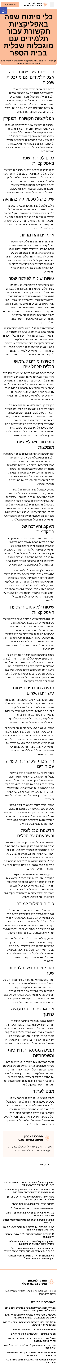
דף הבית (52, 61)
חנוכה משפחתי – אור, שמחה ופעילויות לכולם (32, 1208)
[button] (3, 10)
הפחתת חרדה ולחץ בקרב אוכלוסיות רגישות (33, 1204)
